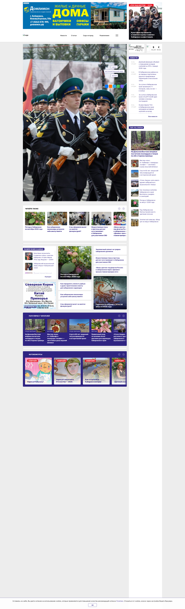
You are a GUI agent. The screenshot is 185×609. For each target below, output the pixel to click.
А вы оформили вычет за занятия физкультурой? (72, 305)
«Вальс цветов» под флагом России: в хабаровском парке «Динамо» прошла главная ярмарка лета (109, 270)
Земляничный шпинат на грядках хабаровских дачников (108, 250)
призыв (114, 75)
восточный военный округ (114, 71)
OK (93, 605)
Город (118, 47)
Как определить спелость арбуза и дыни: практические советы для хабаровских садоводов (72, 286)
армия (114, 67)
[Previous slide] (119, 209)
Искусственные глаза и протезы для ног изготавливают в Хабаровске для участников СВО (110, 260)
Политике (119, 601)
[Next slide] (123, 209)
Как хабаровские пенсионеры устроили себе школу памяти (71, 295)
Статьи (112, 47)
